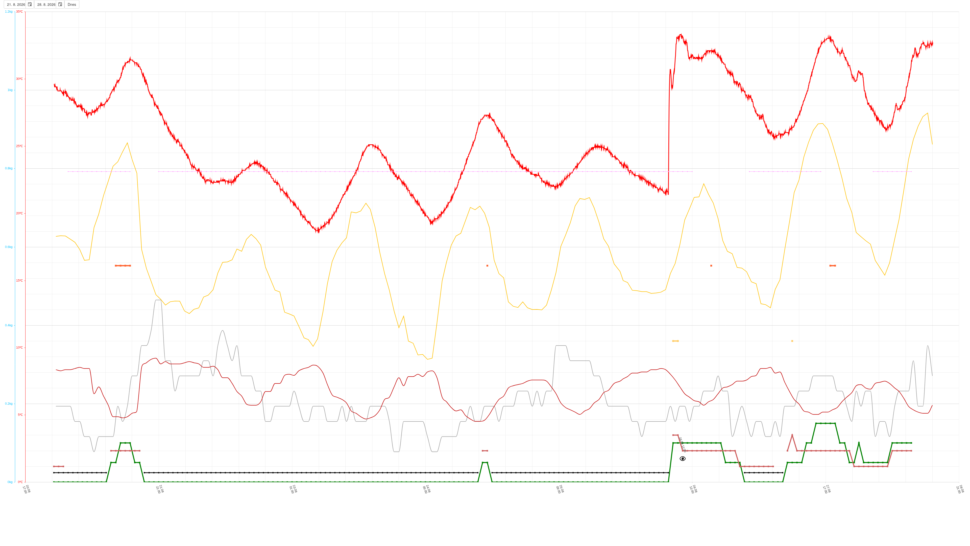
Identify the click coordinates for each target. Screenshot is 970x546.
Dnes (72, 4)
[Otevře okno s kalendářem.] (30, 4)
